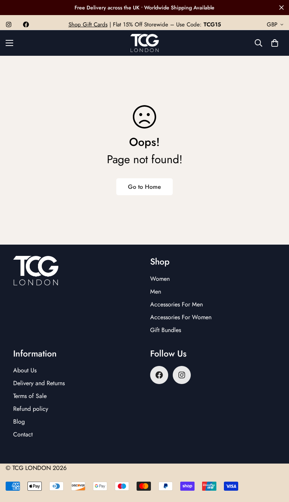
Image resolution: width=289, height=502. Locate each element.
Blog (19, 421)
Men (155, 291)
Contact (23, 434)
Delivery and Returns (39, 383)
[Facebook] (26, 24)
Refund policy (30, 408)
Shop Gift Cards (88, 24)
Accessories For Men (176, 304)
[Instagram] (9, 24)
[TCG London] (145, 43)
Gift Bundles (165, 330)
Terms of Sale (30, 396)
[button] (274, 43)
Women (160, 278)
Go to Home (144, 186)
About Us (25, 370)
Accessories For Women (180, 317)
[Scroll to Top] (274, 461)
